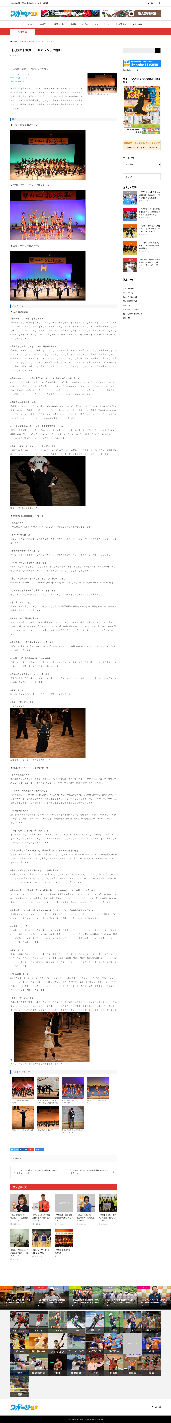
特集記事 (43, 24)
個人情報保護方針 (130, 301)
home (125, 284)
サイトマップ (128, 293)
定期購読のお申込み (131, 309)
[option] (17, 1298)
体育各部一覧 (58, 24)
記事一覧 (126, 318)
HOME (30, 24)
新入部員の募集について (132, 314)
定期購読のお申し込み (79, 24)
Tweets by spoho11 (130, 70)
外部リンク (127, 305)
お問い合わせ (138, 24)
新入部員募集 (121, 24)
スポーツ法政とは (102, 24)
